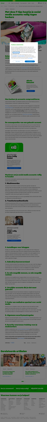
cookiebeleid (15, 55)
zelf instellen (30, 58)
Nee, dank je (18, 61)
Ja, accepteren (29, 61)
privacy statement (21, 55)
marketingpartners (16, 52)
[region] (24, 52)
